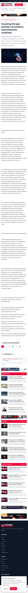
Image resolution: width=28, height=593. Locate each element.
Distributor (4, 8)
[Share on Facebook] (19, 346)
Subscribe (19, 4)
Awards (3, 550)
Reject (6, 588)
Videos (3, 539)
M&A (10, 8)
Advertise (15, 1)
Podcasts (3, 541)
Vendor (12, 10)
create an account (12, 359)
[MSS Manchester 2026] (14, 507)
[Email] (9, 346)
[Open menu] (25, 4)
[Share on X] (16, 346)
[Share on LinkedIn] (13, 346)
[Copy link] (6, 346)
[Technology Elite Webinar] (14, 369)
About (20, 1)
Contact (25, 1)
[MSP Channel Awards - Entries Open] (14, 417)
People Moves (21, 8)
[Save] (2, 346)
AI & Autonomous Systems (8, 19)
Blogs (2, 543)
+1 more (18, 19)
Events (3, 548)
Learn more (6, 585)
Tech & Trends (5, 10)
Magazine (3, 546)
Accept (13, 588)
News (2, 537)
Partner (14, 8)
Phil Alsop (13, 20)
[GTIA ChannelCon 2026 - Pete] (14, 15)
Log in (10, 1)
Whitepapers (4, 552)
